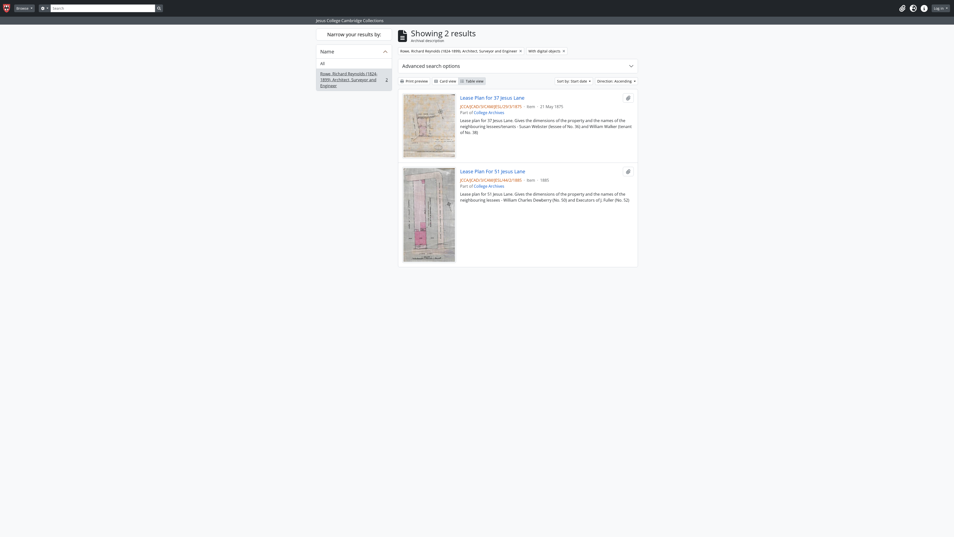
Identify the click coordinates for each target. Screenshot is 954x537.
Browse (23, 8)
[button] (902, 8)
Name (327, 51)
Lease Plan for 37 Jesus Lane (492, 98)
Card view (447, 81)
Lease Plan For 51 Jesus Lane (492, 172)
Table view (474, 81)
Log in (939, 8)
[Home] (8, 8)
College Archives (489, 112)
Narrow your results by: (354, 34)
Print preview (416, 81)
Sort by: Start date (572, 81)
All (322, 63)
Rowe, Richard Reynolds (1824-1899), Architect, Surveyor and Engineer (354, 80)
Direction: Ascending (615, 81)
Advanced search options (431, 66)
